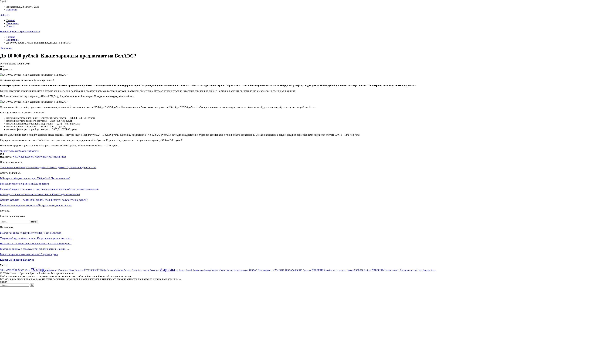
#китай (189, 270)
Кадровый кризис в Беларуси (17, 259)
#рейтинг (367, 270)
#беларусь (5, 151)
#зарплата (167, 270)
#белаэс (15, 151)
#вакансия (24, 151)
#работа (34, 151)
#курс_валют (226, 270)
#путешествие (339, 270)
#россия (377, 269)
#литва (236, 270)
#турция (412, 270)
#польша (317, 269)
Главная (10, 20)
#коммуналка (198, 270)
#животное (154, 270)
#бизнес (54, 270)
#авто (21, 270)
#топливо (404, 270)
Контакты (11, 9)
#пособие (328, 270)
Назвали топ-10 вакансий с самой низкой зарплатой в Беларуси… (35, 243)
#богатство (63, 270)
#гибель (101, 270)
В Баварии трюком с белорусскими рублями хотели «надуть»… (34, 249)
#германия (90, 269)
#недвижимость (266, 270)
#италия (182, 270)
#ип (177, 270)
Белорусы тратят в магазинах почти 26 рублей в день (29, 254)
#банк (27, 270)
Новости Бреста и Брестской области (20, 31)
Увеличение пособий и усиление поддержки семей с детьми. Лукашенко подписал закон (48, 167)
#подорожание (293, 269)
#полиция (307, 270)
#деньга (127, 270)
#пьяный (350, 270)
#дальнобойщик (114, 270)
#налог (253, 269)
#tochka (12, 269)
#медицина (244, 270)
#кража (207, 270)
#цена (433, 270)
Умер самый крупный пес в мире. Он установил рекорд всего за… (36, 238)
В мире (10, 26)
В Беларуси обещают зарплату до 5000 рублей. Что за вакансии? (35, 178)
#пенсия (279, 269)
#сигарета (388, 270)
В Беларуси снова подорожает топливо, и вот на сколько (30, 232)
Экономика (12, 23)
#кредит (214, 270)
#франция (426, 270)
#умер (419, 270)
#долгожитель (143, 270)
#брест (71, 270)
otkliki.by (5, 15)
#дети (135, 270)
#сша (396, 270)
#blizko (3, 270)
